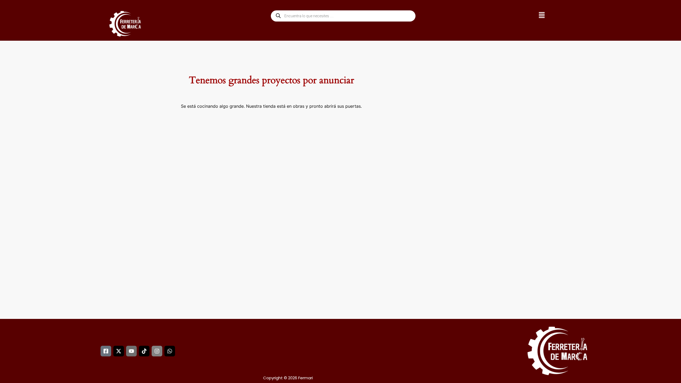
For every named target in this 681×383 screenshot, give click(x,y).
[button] (541, 16)
